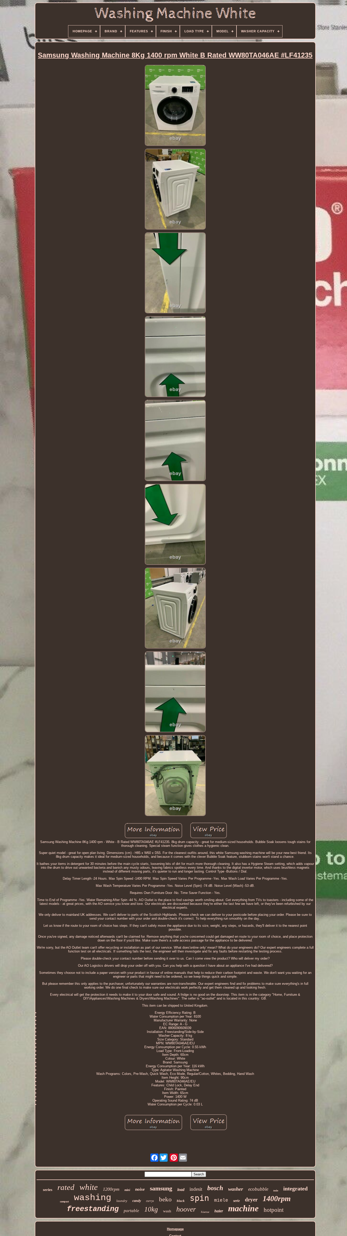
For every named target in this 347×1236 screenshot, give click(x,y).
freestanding (93, 1209)
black (181, 1201)
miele (221, 1200)
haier (218, 1211)
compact (64, 1201)
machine (243, 1208)
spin (199, 1198)
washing (92, 1198)
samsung (161, 1188)
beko (165, 1199)
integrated (295, 1188)
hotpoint (273, 1210)
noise (140, 1189)
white (89, 1187)
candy (136, 1201)
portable (131, 1210)
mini (127, 1190)
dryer (251, 1200)
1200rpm (111, 1189)
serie (236, 1201)
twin (275, 1190)
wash (167, 1211)
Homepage (175, 1229)
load (180, 1189)
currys (150, 1201)
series (47, 1190)
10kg (151, 1209)
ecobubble (258, 1189)
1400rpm (277, 1198)
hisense (205, 1211)
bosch (215, 1188)
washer (235, 1189)
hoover (186, 1209)
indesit (196, 1189)
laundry (121, 1201)
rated (65, 1187)
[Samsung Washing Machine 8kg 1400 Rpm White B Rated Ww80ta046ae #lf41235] (175, 106)
